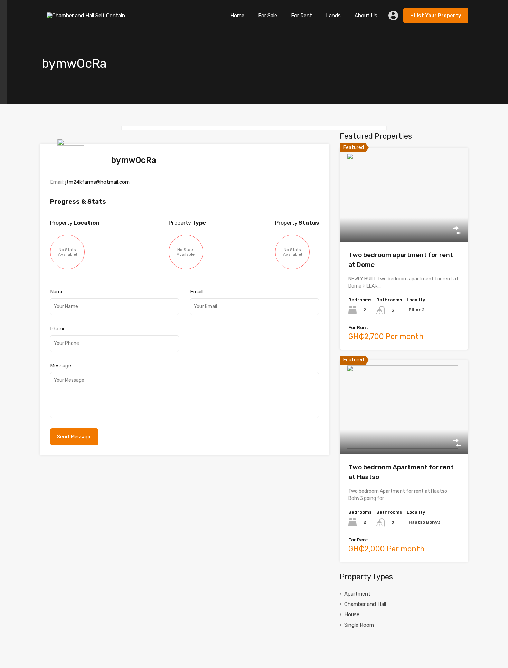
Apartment (357, 594)
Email (196, 292)
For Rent (301, 15)
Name (57, 292)
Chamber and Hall (365, 604)
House (351, 614)
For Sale (267, 15)
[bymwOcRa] (72, 168)
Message (60, 365)
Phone (58, 329)
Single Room (359, 625)
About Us (366, 15)
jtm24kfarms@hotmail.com (97, 182)
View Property (404, 223)
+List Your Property (435, 15)
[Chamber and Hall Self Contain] (87, 21)
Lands (333, 15)
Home (237, 15)
